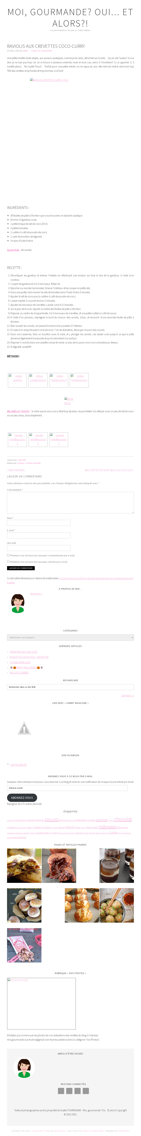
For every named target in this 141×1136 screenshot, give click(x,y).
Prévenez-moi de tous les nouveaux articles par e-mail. (39, 561)
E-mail (11, 530)
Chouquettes (21, 827)
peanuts (79, 832)
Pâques (85, 833)
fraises (77, 827)
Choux (29, 827)
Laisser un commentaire (41, 51)
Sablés (114, 833)
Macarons (122, 827)
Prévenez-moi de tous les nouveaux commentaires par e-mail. (42, 555)
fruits (83, 827)
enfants (69, 827)
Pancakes (71, 833)
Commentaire (15, 489)
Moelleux (19, 833)
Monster (26, 833)
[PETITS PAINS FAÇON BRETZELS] (82, 907)
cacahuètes (80, 820)
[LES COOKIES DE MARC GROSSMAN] (24, 868)
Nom (10, 518)
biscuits (52, 819)
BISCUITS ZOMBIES (19, 672)
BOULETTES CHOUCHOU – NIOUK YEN (29, 657)
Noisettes (40, 832)
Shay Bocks (60, 1131)
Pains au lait (62, 833)
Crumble (54, 827)
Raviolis (37, 463)
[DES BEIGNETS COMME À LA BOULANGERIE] (24, 907)
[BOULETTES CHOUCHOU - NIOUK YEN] (117, 907)
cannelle (91, 820)
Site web (11, 542)
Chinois (20, 463)
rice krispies (104, 833)
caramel (101, 819)
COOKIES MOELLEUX (20, 662)
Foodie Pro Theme (41, 1131)
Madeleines (11, 833)
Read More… (36, 593)
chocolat (123, 819)
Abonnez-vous (22, 798)
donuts (61, 827)
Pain (55, 832)
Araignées (30, 820)
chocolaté (11, 827)
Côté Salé (22, 460)
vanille (9, 837)
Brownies (69, 820)
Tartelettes (127, 833)
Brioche (62, 820)
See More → (127, 695)
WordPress (124, 1131)
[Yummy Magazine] (24, 747)
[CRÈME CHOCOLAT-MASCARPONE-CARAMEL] (117, 868)
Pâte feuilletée (94, 833)
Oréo (51, 833)
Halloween (108, 826)
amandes (10, 820)
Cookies (37, 827)
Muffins (33, 833)
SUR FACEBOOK (70, 755)
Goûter (95, 827)
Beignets (39, 820)
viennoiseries (19, 837)
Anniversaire (20, 820)
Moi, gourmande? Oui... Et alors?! (70, 17)
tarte (120, 833)
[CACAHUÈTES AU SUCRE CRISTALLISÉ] (24, 947)
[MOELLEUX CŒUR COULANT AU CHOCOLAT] (59, 868)
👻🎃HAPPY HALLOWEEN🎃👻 (26, 667)
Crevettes (29, 463)
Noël (47, 832)
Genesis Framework (93, 1131)
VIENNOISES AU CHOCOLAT (23, 651)
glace (88, 827)
